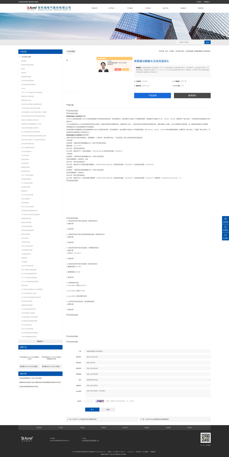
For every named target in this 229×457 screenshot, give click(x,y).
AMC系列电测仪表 (26, 151)
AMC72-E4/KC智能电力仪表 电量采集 (31, 92)
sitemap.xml (130, 451)
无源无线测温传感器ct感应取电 (29, 128)
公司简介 (199, 1)
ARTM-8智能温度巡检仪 (28, 147)
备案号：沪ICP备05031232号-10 (116, 451)
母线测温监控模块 (26, 179)
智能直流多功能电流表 (27, 96)
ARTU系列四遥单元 (26, 325)
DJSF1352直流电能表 (27, 175)
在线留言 (183, 8)
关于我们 (111, 8)
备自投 (23, 68)
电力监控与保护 (26, 57)
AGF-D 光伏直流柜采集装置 (29, 277)
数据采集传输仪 (25, 167)
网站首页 (94, 8)
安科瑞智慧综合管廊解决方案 (29, 210)
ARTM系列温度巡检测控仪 (28, 309)
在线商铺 (168, 427)
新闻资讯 (103, 427)
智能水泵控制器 (25, 234)
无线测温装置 (25, 202)
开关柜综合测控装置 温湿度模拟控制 (31, 104)
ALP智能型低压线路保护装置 (29, 321)
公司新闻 (148, 8)
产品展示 (130, 8)
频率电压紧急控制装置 (27, 65)
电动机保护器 (25, 159)
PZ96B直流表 (25, 155)
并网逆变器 (24, 285)
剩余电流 (23, 72)
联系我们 (206, 1)
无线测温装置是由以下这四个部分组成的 (30, 378)
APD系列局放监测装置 (27, 80)
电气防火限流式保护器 (27, 206)
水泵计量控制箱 (25, 198)
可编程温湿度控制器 (26, 305)
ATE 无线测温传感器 (27, 183)
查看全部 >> (40, 341)
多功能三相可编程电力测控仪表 (30, 120)
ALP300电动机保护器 (27, 195)
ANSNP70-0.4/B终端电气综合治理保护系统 (84, 419)
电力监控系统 (25, 238)
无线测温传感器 (25, 187)
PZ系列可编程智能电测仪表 (28, 336)
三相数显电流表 (25, 242)
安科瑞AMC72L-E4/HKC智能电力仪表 (30, 366)
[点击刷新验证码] (99, 401)
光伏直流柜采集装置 (26, 226)
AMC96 (23, 88)
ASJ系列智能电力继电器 (28, 313)
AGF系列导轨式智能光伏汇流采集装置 (31, 289)
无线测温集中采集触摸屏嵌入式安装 (31, 124)
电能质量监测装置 (26, 76)
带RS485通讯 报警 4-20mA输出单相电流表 (33, 139)
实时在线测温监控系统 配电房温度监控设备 (33, 116)
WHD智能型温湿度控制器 (28, 84)
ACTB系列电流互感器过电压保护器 (31, 297)
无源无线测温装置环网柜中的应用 (28, 386)
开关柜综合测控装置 (26, 301)
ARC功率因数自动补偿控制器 (29, 332)
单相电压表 (24, 258)
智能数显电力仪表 (26, 100)
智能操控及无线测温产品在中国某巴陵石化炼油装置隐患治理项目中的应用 (40, 382)
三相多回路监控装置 (26, 250)
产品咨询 (153, 95)
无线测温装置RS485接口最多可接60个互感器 (33, 112)
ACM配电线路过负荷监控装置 (29, 317)
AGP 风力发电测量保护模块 (29, 273)
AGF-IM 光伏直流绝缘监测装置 (29, 281)
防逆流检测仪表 (25, 171)
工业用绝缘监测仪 (26, 254)
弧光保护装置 (25, 163)
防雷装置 (23, 61)
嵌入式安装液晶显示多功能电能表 (30, 132)
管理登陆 (152, 451)
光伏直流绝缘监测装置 (27, 230)
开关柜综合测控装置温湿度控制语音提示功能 (33, 135)
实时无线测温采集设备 (27, 143)
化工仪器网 (145, 451)
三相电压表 (24, 262)
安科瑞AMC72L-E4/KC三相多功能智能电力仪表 (52, 366)
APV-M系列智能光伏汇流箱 (28, 293)
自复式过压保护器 (26, 222)
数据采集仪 (24, 191)
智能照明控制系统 (26, 218)
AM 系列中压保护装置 (27, 265)
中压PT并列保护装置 (27, 246)
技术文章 (165, 8)
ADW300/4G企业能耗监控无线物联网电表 (157, 419)
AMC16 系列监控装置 (27, 328)
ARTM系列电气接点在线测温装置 (30, 214)
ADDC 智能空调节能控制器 (28, 269)
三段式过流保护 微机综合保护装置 (30, 108)
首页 (166, 51)
